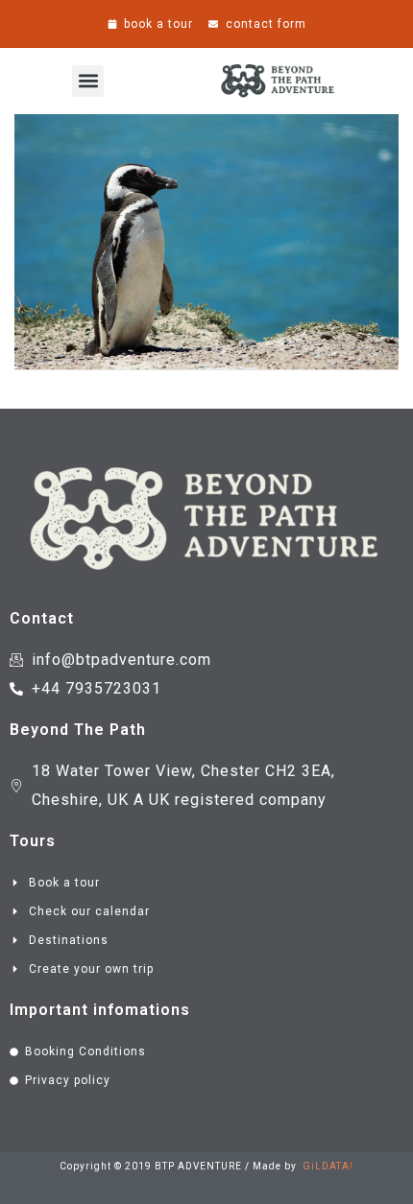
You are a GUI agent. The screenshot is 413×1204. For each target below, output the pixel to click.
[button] (88, 81)
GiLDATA (326, 1166)
